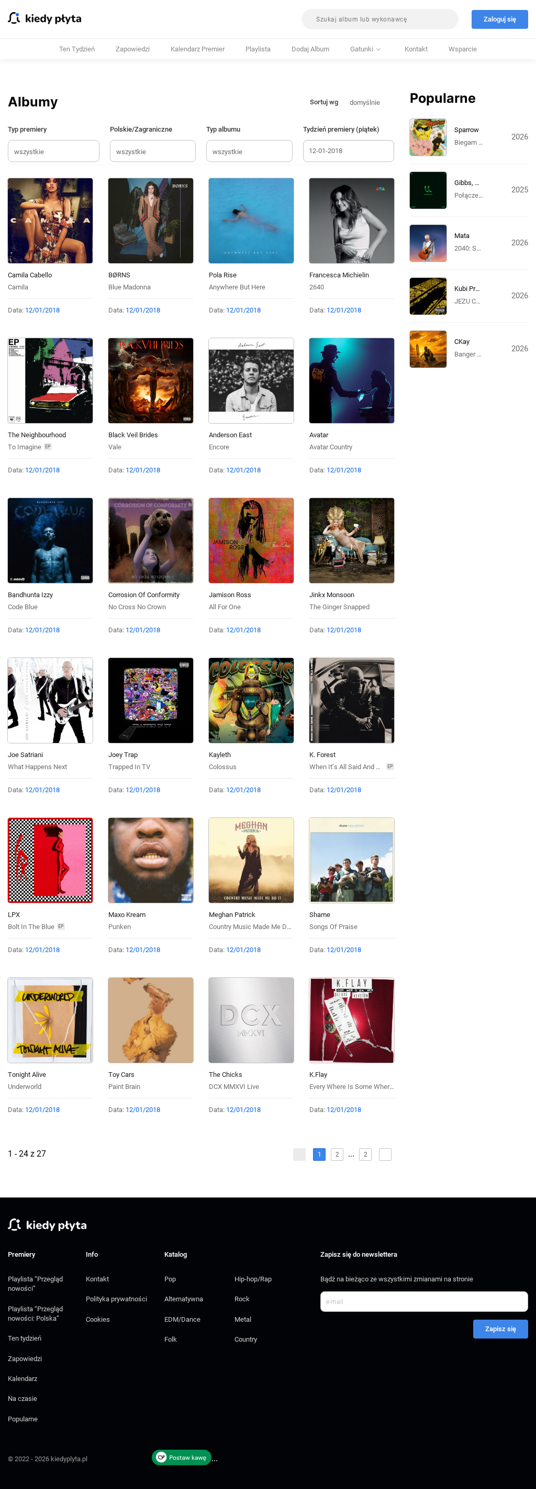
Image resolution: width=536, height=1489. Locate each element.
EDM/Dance (182, 1319)
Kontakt (416, 49)
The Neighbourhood (37, 435)
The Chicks (225, 1074)
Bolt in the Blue (31, 927)
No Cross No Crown (137, 607)
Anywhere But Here (237, 287)
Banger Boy (471, 354)
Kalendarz (22, 1379)
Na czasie (22, 1398)
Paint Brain (124, 1087)
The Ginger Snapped (339, 607)
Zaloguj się (500, 19)
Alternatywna (183, 1299)
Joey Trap (123, 755)
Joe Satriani (25, 755)
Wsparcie (463, 49)
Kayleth (220, 755)
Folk (170, 1339)
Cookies (98, 1319)
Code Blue (23, 607)
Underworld (24, 1087)
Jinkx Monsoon (331, 595)
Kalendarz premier (198, 49)
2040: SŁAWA (474, 248)
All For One (225, 607)
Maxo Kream (127, 915)
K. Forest (322, 755)
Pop (170, 1279)
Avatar (318, 435)
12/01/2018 (42, 310)
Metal (242, 1319)
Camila (18, 287)
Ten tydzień (77, 49)
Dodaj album (310, 49)
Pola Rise (223, 275)
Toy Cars (121, 1074)
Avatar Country (330, 447)
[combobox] (380, 19)
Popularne (23, 1419)
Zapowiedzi (133, 49)
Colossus (223, 767)
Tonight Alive (27, 1074)
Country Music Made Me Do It (252, 927)
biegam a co (473, 142)
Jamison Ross (230, 595)
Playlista (258, 49)
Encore (219, 447)
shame (319, 915)
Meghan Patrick (232, 915)
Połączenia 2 (473, 195)
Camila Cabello (30, 275)
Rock (242, 1299)
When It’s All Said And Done (350, 767)
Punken (119, 927)
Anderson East (230, 435)
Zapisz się (500, 1329)
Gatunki (361, 49)
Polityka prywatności (116, 1299)
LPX (14, 915)
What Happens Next (37, 767)
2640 (316, 287)
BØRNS (119, 275)
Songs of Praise (333, 927)
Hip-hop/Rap (253, 1279)
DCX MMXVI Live (234, 1087)
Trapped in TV (129, 767)
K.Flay (318, 1074)
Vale (114, 447)
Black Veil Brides (133, 435)
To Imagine (24, 447)
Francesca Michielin (339, 275)
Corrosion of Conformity (144, 595)
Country (245, 1339)
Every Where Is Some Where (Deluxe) (364, 1087)
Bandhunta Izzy (30, 595)
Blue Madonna (129, 287)
